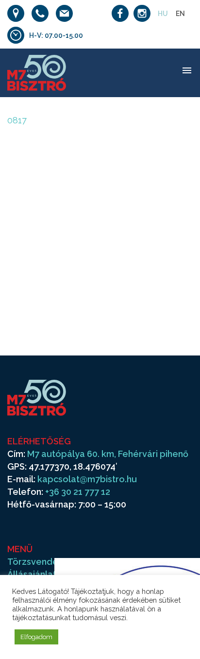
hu (163, 13)
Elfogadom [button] (36, 637)
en (180, 13)
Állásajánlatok (37, 574)
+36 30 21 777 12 (77, 492)
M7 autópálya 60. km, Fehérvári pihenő (107, 454)
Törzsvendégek (41, 562)
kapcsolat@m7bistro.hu (87, 479)
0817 (17, 120)
